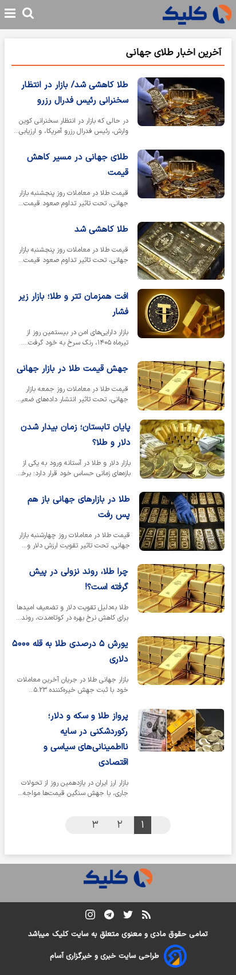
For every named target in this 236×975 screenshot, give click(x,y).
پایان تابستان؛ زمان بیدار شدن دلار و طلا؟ (76, 435)
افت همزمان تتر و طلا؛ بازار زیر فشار (73, 304)
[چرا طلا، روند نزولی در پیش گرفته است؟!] (181, 595)
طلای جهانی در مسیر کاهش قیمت (77, 165)
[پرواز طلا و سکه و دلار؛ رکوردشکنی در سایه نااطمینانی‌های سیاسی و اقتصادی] (181, 755)
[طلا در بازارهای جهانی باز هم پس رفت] (182, 523)
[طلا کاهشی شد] (181, 251)
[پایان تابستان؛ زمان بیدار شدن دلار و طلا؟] (182, 451)
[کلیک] (197, 15)
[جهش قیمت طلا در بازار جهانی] (181, 385)
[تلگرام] (109, 917)
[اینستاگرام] (90, 917)
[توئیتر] (128, 917)
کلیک (60, 934)
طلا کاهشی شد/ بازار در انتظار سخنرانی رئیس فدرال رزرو (74, 93)
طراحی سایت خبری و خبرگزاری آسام (104, 956)
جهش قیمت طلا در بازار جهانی (72, 368)
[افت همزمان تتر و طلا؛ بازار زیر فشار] (181, 320)
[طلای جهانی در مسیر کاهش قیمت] (181, 181)
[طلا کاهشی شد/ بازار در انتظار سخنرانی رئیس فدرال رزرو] (181, 108)
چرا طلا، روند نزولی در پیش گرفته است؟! (78, 579)
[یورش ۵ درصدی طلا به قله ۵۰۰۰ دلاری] (181, 667)
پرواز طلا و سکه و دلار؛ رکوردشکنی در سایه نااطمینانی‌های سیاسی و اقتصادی (86, 739)
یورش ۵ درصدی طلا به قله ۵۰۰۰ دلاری (70, 651)
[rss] (146, 916)
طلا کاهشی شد (101, 229)
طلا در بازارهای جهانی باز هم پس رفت (78, 507)
